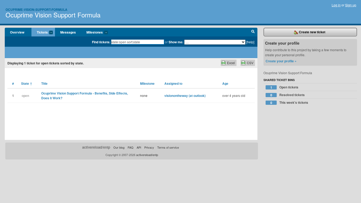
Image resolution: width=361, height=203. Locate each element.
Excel (231, 62)
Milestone (147, 83)
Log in (336, 5)
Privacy (149, 147)
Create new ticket (311, 32)
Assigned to (173, 83)
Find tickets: (101, 42)
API (139, 147)
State (26, 83)
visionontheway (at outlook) (185, 95)
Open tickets (284, 87)
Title (44, 83)
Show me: (176, 42)
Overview (17, 32)
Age (225, 83)
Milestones (92, 32)
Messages (68, 32)
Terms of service (168, 147)
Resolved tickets (287, 94)
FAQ (130, 147)
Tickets (39, 32)
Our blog (118, 147)
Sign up (350, 5)
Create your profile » (281, 61)
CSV (250, 62)
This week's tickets (289, 102)
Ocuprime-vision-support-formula (36, 9)
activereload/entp (96, 147)
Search (253, 32)
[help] (250, 42)
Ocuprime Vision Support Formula (53, 14)
